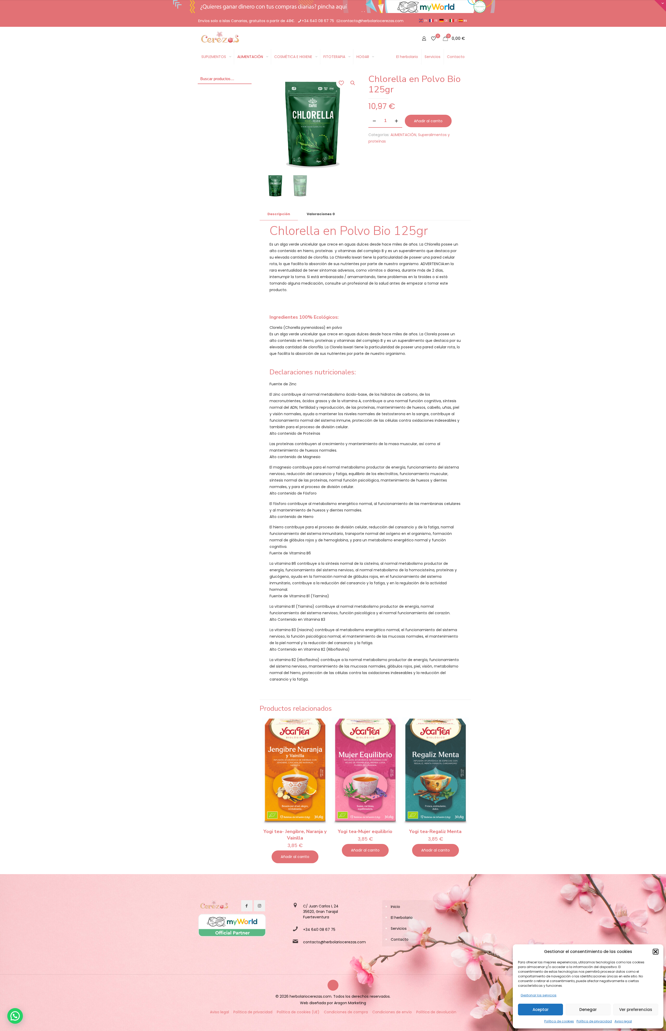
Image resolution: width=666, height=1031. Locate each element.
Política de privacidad (594, 1021)
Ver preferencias (635, 1009)
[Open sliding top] (660, 6)
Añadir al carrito (428, 121)
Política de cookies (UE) (298, 1012)
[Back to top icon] (333, 985)
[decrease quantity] (374, 121)
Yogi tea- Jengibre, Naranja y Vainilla (295, 834)
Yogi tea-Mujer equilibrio (365, 831)
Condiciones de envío (392, 1012)
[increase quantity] (396, 121)
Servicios (399, 928)
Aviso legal (623, 1021)
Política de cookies (559, 1021)
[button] (655, 951)
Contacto (399, 939)
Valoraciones (321, 214)
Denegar (588, 1009)
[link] (213, 906)
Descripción (278, 214)
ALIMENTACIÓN (403, 134)
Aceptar (541, 1009)
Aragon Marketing (350, 1003)
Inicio (395, 906)
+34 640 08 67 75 (318, 20)
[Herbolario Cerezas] (219, 38)
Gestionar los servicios (538, 995)
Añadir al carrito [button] (295, 856)
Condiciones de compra (346, 1012)
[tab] (279, 214)
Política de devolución (436, 1012)
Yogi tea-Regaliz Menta (435, 831)
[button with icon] (246, 905)
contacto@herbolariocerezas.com (372, 20)
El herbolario (402, 917)
